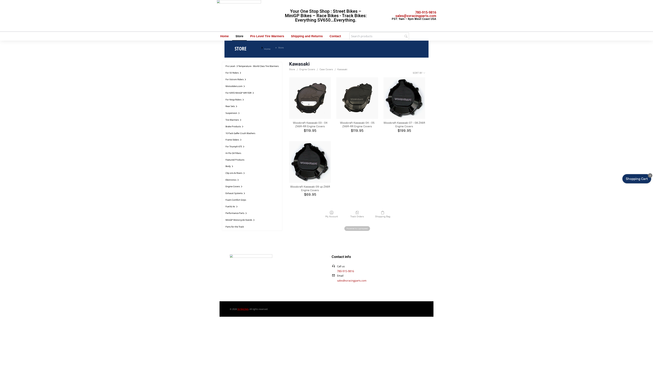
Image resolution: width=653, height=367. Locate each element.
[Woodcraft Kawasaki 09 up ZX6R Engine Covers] (310, 162)
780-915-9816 (425, 12)
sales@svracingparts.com (415, 16)
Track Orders (357, 216)
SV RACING (242, 309)
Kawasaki (342, 69)
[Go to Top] (646, 360)
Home (224, 36)
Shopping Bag (382, 216)
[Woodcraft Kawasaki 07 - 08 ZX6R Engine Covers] (404, 98)
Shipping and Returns (307, 36)
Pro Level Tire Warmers (267, 36)
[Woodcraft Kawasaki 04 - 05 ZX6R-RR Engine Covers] (357, 98)
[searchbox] (379, 36)
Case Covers (326, 69)
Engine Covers (307, 69)
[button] (636, 179)
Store (239, 36)
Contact (335, 36)
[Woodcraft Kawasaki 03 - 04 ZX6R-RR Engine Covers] (310, 98)
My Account (331, 216)
